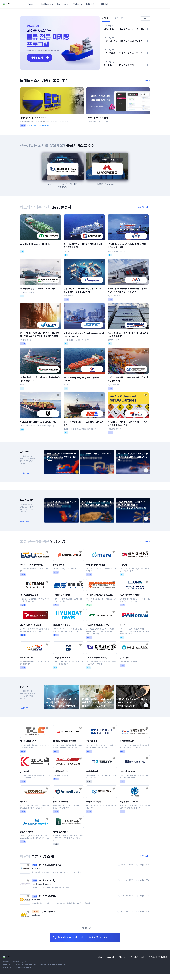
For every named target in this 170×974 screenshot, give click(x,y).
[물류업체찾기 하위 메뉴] (97, 4)
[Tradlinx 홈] (13, 4)
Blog (100, 957)
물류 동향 (119, 18)
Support (110, 957)
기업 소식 (106, 18)
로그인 (162, 4)
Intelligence (46, 4)
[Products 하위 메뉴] (37, 4)
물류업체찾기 (90, 4)
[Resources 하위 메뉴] (68, 4)
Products (31, 4)
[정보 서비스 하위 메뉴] (82, 4)
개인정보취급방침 (137, 957)
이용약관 (122, 957)
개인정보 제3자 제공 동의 (158, 957)
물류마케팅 (105, 4)
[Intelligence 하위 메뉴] (53, 4)
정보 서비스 (76, 4)
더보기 (144, 18)
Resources (61, 4)
